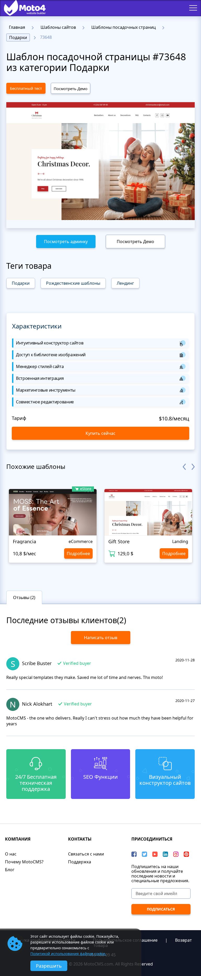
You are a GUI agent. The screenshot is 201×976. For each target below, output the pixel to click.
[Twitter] (144, 854)
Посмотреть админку (66, 241)
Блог (9, 870)
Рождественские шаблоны (73, 283)
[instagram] (175, 854)
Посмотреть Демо (70, 88)
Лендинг (125, 283)
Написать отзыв (100, 637)
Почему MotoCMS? (24, 862)
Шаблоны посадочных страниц (123, 27)
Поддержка (79, 862)
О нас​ (10, 854)
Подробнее (78, 553)
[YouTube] (155, 854)
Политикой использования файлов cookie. (68, 953)
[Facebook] (134, 854)
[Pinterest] (186, 854)
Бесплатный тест (26, 88)
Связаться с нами (86, 854)
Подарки (18, 37)
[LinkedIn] (165, 854)
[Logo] (21, 8)
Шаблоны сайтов (58, 27)
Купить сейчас (100, 433)
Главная (17, 27)
